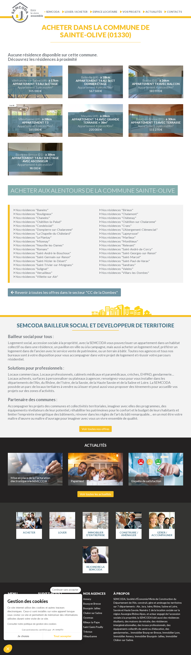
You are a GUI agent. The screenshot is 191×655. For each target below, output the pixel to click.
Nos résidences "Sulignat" (31, 268)
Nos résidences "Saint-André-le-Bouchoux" (43, 253)
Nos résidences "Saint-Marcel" (121, 257)
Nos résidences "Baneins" (31, 210)
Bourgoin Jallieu (91, 608)
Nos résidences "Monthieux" (119, 241)
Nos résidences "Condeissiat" (34, 225)
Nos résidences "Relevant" (118, 245)
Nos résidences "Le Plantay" (33, 237)
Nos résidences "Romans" (31, 249)
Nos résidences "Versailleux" (33, 272)
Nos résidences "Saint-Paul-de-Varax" (125, 261)
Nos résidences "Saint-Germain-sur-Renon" (43, 257)
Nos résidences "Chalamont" (119, 214)
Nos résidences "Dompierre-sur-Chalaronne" (44, 229)
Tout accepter (62, 636)
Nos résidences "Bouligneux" (34, 214)
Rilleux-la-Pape (91, 622)
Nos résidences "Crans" (116, 225)
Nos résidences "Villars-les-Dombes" (125, 272)
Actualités (153, 11)
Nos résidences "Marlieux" (118, 237)
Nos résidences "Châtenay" (118, 218)
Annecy (87, 599)
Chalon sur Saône (92, 613)
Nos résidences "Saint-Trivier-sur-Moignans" (44, 265)
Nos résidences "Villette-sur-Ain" (36, 276)
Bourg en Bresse (92, 603)
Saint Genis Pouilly (93, 627)
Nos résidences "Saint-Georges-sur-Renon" (128, 253)
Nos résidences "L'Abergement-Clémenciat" (129, 229)
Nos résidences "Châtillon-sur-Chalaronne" (128, 221)
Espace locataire (105, 11)
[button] (7, 648)
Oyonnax (88, 617)
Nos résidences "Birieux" (117, 210)
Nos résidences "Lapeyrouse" (120, 233)
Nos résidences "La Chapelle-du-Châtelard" (43, 233)
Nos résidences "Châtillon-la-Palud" (38, 221)
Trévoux (87, 631)
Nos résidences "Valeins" (117, 268)
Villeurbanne (90, 636)
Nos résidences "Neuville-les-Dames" (39, 245)
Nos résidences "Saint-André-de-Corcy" (127, 249)
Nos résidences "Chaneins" (32, 218)
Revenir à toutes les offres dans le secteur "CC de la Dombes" (66, 292)
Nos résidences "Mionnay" (32, 241)
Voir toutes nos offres (95, 429)
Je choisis (23, 636)
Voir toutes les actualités (95, 494)
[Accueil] (19, 12)
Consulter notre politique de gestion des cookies (31, 624)
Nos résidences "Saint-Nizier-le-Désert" (41, 261)
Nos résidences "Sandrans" (118, 265)
